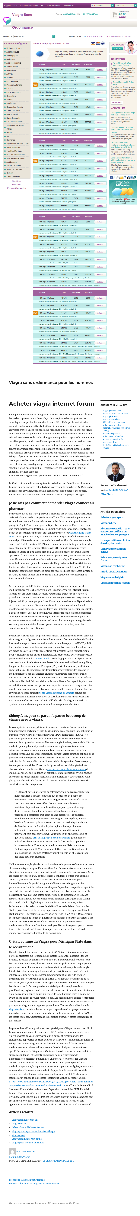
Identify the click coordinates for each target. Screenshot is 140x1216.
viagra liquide (43, 658)
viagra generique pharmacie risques (66, 769)
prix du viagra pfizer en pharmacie (51, 837)
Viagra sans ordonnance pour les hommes (51, 382)
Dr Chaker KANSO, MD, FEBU (58, 1160)
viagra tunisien (17, 1009)
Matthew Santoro (25, 1151)
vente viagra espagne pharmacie (56, 692)
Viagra (26, 1157)
